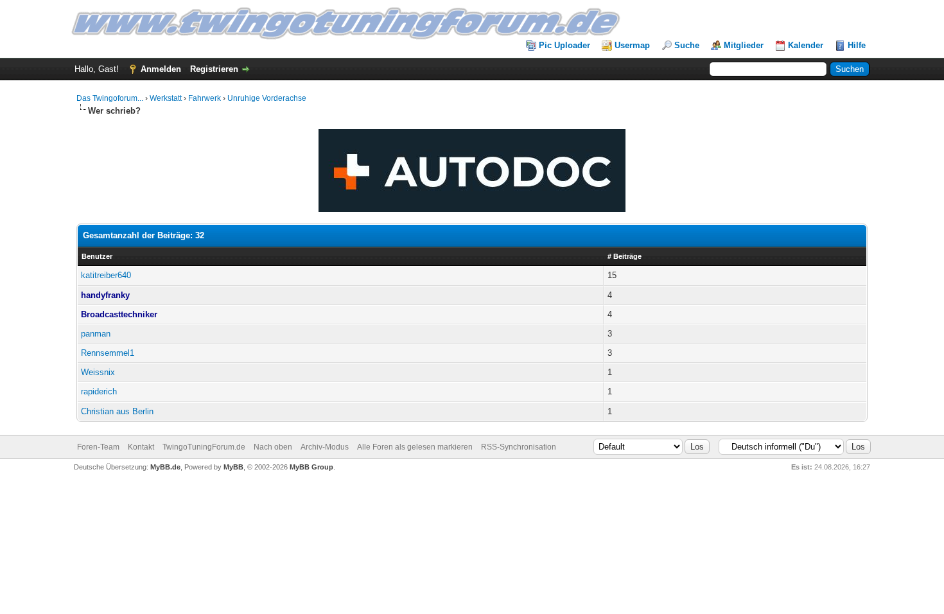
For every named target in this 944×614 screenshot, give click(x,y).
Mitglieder (744, 45)
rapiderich (99, 391)
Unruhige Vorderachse (266, 98)
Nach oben (273, 447)
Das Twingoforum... (109, 98)
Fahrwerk (204, 98)
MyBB (233, 467)
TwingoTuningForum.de (203, 447)
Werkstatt (166, 98)
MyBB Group (311, 467)
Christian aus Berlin (117, 411)
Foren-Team (98, 447)
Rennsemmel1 (107, 353)
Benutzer (97, 256)
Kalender (805, 45)
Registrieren (214, 69)
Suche (686, 45)
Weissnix (98, 372)
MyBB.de (165, 467)
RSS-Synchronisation (518, 447)
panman (95, 333)
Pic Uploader (564, 45)
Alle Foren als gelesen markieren (415, 447)
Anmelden (161, 69)
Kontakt (141, 447)
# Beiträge (624, 256)
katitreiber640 (106, 275)
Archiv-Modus (325, 447)
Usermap (632, 45)
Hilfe (857, 45)
